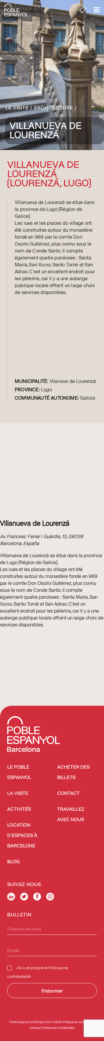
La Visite (17, 107)
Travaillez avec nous (70, 814)
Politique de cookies (75, 1022)
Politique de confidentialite (58, 1027)
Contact (68, 793)
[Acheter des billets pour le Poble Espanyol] (83, 10)
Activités (19, 809)
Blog (13, 862)
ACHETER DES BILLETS (73, 772)
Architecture (53, 107)
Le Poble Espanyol (19, 772)
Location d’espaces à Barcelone (22, 836)
